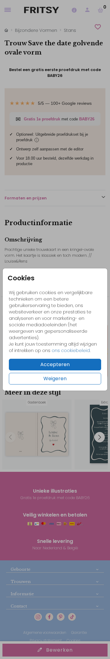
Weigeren (55, 378)
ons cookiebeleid (71, 350)
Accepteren (55, 364)
